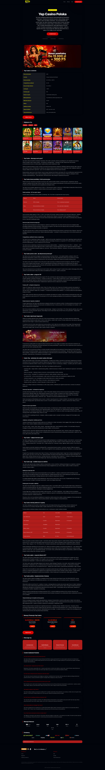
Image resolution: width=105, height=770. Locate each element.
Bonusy (68, 1)
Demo (27, 133)
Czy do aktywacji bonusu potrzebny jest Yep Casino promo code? (37, 681)
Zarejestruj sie (78, 1)
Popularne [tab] (30, 125)
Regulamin (23, 755)
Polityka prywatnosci (25, 757)
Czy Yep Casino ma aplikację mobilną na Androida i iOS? (35, 697)
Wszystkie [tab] (25, 125)
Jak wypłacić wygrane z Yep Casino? (31, 689)
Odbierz (32, 626)
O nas (64, 1)
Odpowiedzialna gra (56, 757)
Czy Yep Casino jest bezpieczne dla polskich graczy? (34, 656)
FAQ (72, 1)
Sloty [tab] (35, 125)
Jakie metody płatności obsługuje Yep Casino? (33, 705)
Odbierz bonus (28, 117)
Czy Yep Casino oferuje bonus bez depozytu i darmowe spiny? (36, 673)
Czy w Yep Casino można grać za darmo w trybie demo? (35, 713)
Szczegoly (73, 626)
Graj (27, 131)
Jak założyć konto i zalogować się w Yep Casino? (34, 665)
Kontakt (54, 755)
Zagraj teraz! (28, 632)
